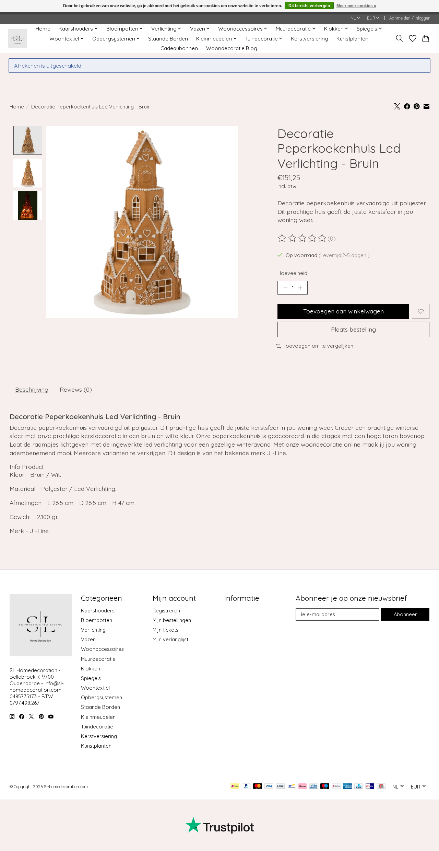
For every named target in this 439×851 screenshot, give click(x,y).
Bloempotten (96, 620)
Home (43, 28)
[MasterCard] (257, 786)
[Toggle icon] (399, 38)
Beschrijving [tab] (31, 389)
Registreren (166, 610)
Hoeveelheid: (292, 273)
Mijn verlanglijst (170, 639)
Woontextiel (95, 688)
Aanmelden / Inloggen (409, 18)
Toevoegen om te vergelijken (318, 346)
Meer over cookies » (356, 5)
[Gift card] (381, 786)
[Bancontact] (291, 786)
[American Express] (347, 786)
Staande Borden (168, 38)
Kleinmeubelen (98, 717)
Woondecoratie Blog (231, 48)
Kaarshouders (98, 610)
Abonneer (405, 614)
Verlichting (93, 629)
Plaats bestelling (353, 329)
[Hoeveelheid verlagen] (285, 287)
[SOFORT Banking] (302, 786)
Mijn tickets (165, 629)
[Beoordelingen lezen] (302, 238)
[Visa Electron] (313, 786)
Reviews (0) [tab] (76, 389)
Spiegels (91, 678)
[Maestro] (324, 786)
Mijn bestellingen (172, 620)
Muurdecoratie (98, 659)
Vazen (88, 639)
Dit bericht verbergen (309, 5)
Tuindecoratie (97, 726)
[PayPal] (246, 786)
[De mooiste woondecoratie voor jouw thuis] (17, 38)
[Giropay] (370, 786)
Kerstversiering (309, 38)
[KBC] (358, 786)
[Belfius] (336, 786)
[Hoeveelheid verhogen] (300, 287)
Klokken (90, 668)
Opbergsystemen (101, 697)
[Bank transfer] (280, 786)
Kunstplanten (352, 38)
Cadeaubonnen (179, 48)
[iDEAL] (234, 786)
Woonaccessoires (102, 649)
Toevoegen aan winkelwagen (343, 311)
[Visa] (268, 786)
